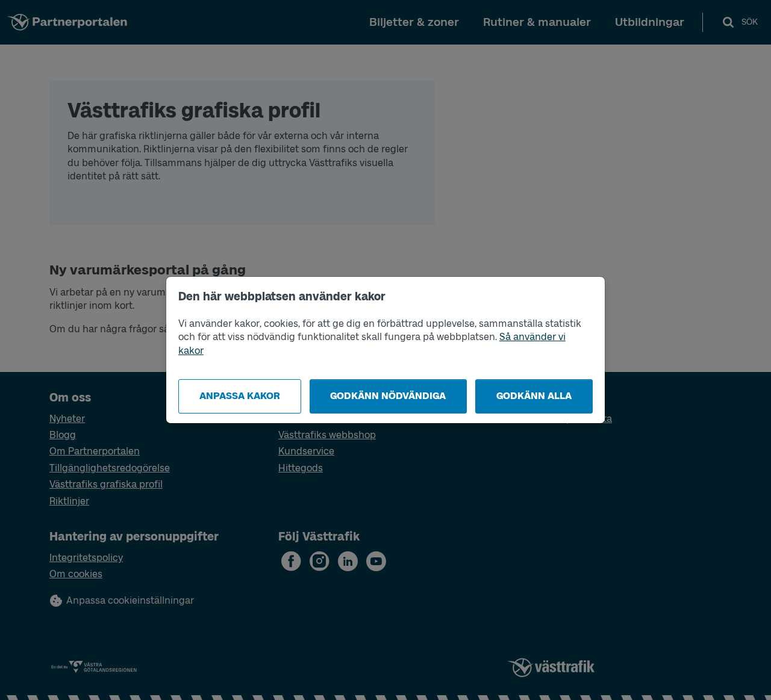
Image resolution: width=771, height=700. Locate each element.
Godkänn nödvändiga (388, 395)
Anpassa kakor (239, 395)
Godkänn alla (534, 395)
